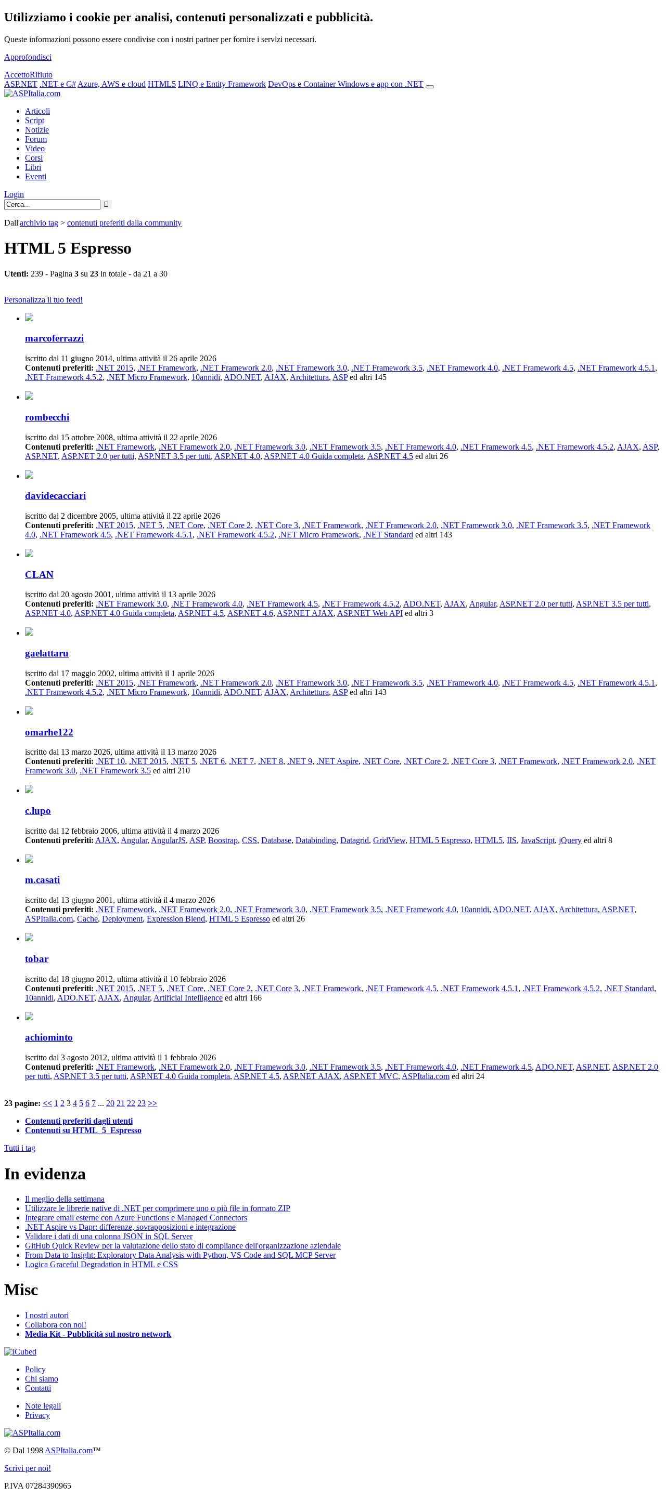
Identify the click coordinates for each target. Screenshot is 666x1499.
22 (131, 1103)
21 (121, 1103)
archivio (39, 222)
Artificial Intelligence (188, 997)
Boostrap (223, 840)
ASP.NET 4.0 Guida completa (314, 456)
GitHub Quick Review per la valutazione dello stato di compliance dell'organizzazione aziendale (183, 1245)
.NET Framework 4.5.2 (64, 377)
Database (276, 840)
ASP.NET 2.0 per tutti (97, 456)
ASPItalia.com (49, 918)
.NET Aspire (337, 761)
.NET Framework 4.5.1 (616, 367)
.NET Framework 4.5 (537, 367)
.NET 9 (299, 761)
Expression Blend (176, 918)
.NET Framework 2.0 (236, 367)
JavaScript (538, 840)
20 (110, 1103)
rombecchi (47, 417)
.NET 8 (270, 761)
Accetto (17, 74)
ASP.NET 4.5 (390, 456)
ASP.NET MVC (370, 1076)
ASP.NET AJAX (305, 613)
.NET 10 (110, 761)
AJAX (275, 377)
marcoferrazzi (54, 338)
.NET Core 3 (276, 525)
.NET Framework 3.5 (386, 367)
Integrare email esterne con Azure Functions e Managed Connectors (136, 1217)
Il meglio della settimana (65, 1198)
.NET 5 (149, 525)
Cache (87, 918)
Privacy (37, 1415)
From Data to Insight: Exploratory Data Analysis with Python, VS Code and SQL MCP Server (180, 1255)
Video (35, 148)
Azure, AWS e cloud (112, 84)
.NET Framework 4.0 (462, 367)
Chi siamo (41, 1378)
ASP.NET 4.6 (250, 613)
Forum (36, 139)
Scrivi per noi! (27, 1468)
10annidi (205, 377)
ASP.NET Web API (370, 613)
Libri (33, 167)
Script (34, 120)
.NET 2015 (114, 367)
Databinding (316, 840)
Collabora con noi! (55, 1324)
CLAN (39, 574)
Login (14, 194)
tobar (36, 958)
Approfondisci (28, 56)
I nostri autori (47, 1315)
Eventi (35, 176)
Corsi (34, 157)
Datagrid (354, 840)
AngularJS (168, 840)
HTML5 (162, 84)
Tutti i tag (19, 1147)
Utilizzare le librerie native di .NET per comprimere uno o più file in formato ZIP (157, 1208)
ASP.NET (20, 84)
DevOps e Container (303, 84)
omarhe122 (49, 732)
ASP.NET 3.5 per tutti (174, 456)
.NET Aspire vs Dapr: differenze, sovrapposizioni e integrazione (130, 1226)
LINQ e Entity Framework (222, 84)
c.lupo (38, 810)
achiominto (49, 1037)
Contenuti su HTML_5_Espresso (83, 1130)
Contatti (38, 1388)
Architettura (309, 377)
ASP (340, 377)
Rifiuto (41, 74)
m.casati (42, 879)
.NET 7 (241, 761)
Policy (35, 1369)
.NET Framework (166, 367)
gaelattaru (47, 653)
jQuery (570, 840)
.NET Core (184, 525)
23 (141, 1103)
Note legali (43, 1405)
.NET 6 (212, 761)
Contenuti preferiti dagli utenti (79, 1120)
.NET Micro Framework (147, 377)
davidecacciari (55, 495)
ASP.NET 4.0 (237, 456)
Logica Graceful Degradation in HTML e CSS (101, 1264)
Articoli (37, 111)
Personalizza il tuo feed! (43, 299)
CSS (249, 840)
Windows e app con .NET (381, 84)
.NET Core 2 (229, 525)
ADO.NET (242, 377)
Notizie (37, 129)
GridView (389, 840)
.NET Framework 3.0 (311, 367)
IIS (512, 840)
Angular (482, 603)
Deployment (122, 918)
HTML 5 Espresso (439, 840)
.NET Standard (388, 534)
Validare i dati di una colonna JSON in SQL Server (109, 1236)
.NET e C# (58, 84)
